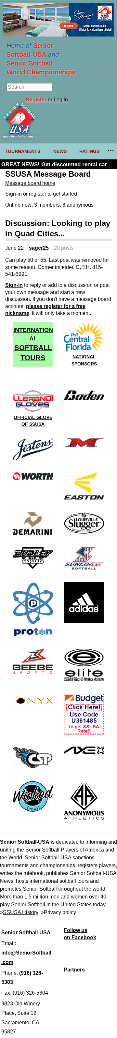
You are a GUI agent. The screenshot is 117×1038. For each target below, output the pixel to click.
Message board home (30, 183)
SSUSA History (20, 912)
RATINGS (89, 151)
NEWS (60, 151)
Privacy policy (60, 912)
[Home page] (19, 136)
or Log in (47, 99)
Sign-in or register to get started (41, 194)
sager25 (39, 248)
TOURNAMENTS (22, 151)
